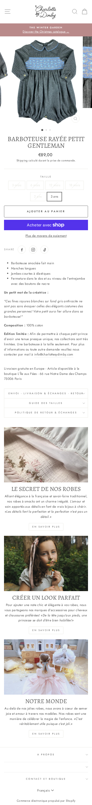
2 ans (38, 196)
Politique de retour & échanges (46, 412)
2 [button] (47, 130)
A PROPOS (46, 754)
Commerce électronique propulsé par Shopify (46, 801)
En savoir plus (46, 526)
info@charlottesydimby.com (53, 354)
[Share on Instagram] (33, 250)
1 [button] (42, 130)
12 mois (54, 185)
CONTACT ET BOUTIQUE (46, 779)
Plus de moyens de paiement (46, 235)
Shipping (22, 160)
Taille (46, 176)
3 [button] (50, 130)
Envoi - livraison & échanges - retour (46, 393)
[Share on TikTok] (44, 250)
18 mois (74, 185)
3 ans (54, 196)
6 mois (35, 185)
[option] (46, 30)
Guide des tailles (46, 403)
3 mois (16, 185)
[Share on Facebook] (22, 250)
